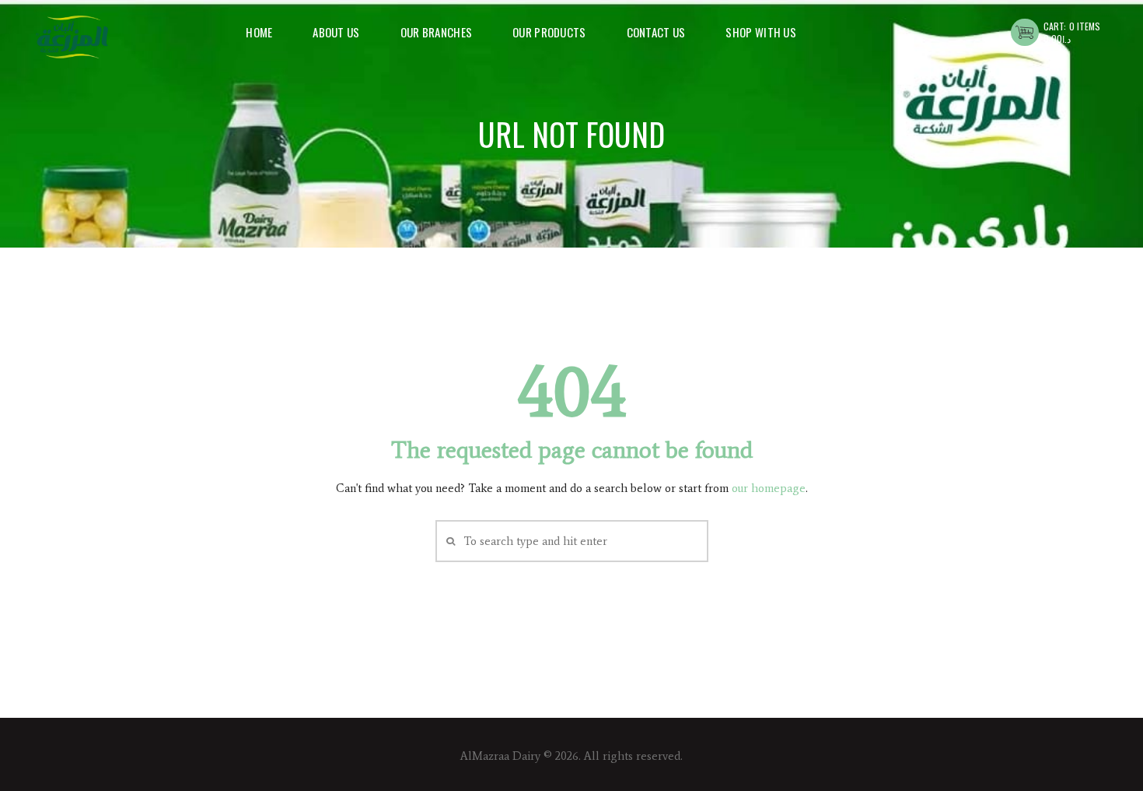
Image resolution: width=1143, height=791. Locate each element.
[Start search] (449, 540)
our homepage (769, 488)
